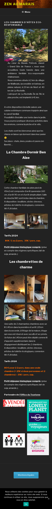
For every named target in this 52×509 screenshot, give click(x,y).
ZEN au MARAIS (19, 4)
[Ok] (48, 498)
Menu (27, 12)
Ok (26, 504)
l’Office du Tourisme (29, 394)
